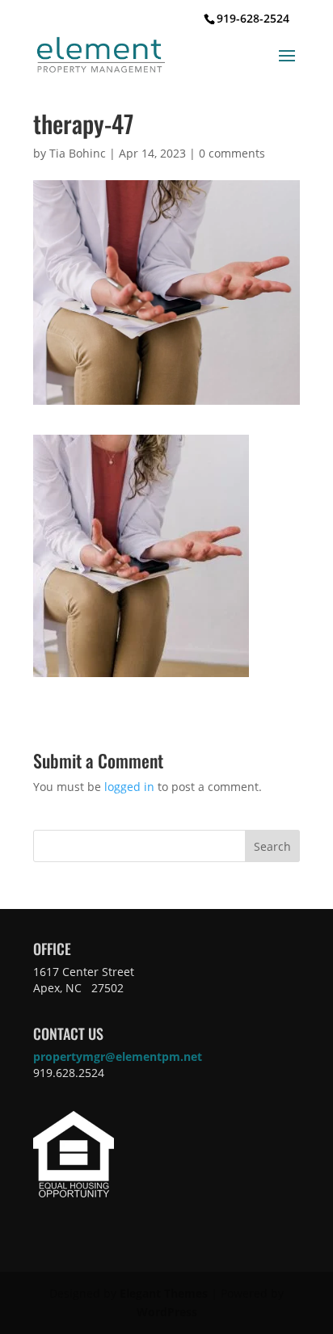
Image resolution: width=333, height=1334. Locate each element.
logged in (129, 786)
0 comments (232, 153)
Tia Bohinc (77, 153)
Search (272, 846)
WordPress (167, 1311)
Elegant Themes (164, 1293)
